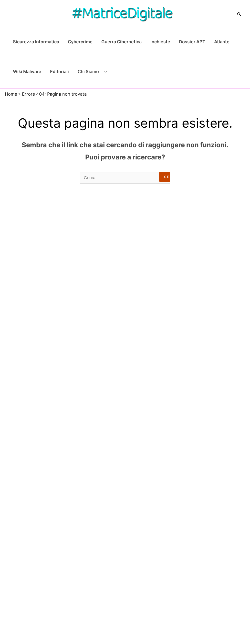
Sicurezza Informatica (36, 41)
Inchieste (160, 41)
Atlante (221, 41)
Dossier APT (192, 41)
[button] (239, 14)
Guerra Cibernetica (121, 41)
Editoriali (59, 71)
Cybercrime (80, 41)
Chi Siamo (88, 71)
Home (11, 94)
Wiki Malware (27, 71)
